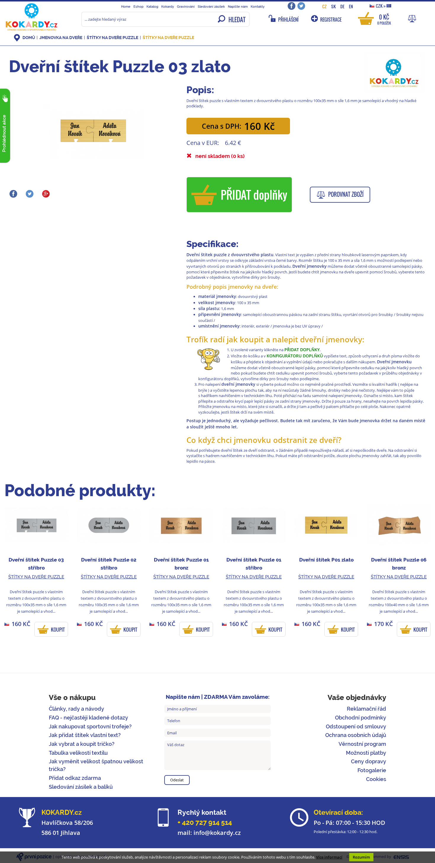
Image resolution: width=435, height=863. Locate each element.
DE (342, 6)
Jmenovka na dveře (60, 37)
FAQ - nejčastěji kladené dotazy (88, 717)
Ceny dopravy (368, 761)
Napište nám (238, 6)
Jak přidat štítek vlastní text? (85, 735)
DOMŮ (28, 37)
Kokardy (167, 6)
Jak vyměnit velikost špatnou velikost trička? (96, 765)
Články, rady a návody (76, 709)
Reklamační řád (366, 709)
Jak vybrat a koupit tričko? (82, 744)
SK (333, 6)
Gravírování (186, 6)
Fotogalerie (371, 770)
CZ (324, 6)
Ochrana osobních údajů (355, 735)
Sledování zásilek (211, 6)
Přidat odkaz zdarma (75, 778)
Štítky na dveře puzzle (112, 37)
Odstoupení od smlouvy (356, 726)
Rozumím (361, 857)
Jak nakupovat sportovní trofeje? (90, 726)
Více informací (329, 857)
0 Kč (384, 19)
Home (125, 6)
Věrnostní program (362, 744)
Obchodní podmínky (360, 717)
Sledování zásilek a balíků (81, 787)
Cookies (376, 779)
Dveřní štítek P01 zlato (326, 560)
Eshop (138, 6)
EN (351, 6)
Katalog (152, 6)
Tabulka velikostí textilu (78, 753)
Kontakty (258, 6)
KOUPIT (58, 629)
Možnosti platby (366, 753)
